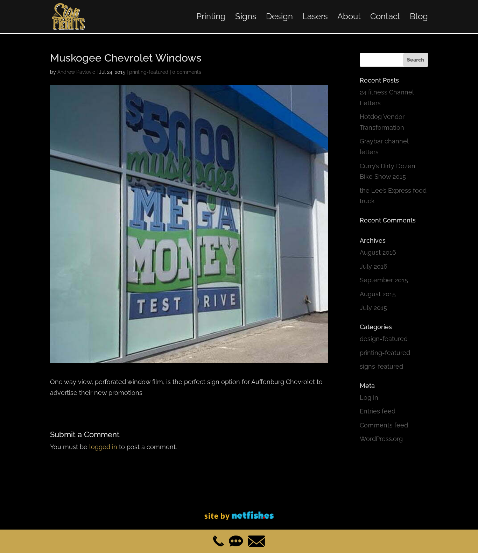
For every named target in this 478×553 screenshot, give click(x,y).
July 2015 (373, 307)
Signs (245, 17)
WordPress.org (381, 438)
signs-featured (381, 366)
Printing (211, 17)
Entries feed (377, 411)
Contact (385, 17)
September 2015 (384, 280)
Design (279, 17)
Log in (369, 397)
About (349, 17)
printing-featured (148, 72)
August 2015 (378, 294)
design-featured (384, 338)
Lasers (315, 17)
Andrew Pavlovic (76, 72)
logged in (103, 447)
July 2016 (373, 266)
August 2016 (378, 252)
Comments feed (384, 425)
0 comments (186, 72)
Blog (419, 17)
